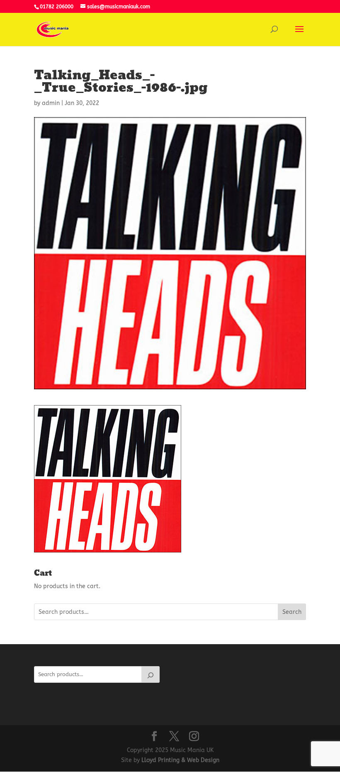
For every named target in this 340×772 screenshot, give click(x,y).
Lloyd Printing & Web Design (180, 760)
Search (291, 612)
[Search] (150, 674)
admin (51, 103)
